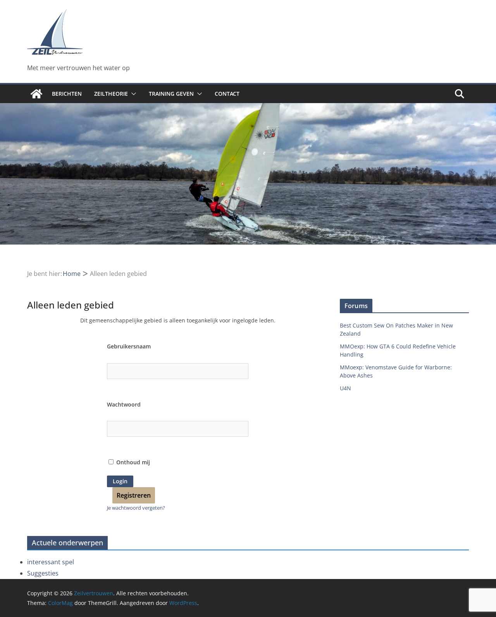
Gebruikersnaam (129, 346)
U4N (345, 388)
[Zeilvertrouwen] (36, 93)
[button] (132, 93)
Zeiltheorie (111, 93)
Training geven (171, 93)
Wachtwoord (124, 404)
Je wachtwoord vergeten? (136, 507)
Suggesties (43, 573)
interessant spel (50, 562)
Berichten (67, 93)
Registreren (134, 495)
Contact (227, 93)
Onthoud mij (132, 462)
